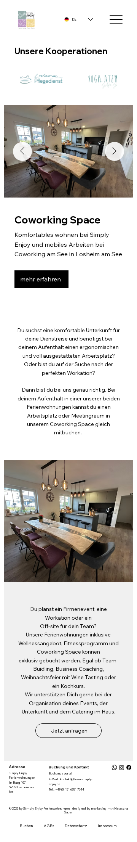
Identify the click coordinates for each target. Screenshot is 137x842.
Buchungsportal (60, 773)
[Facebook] (129, 767)
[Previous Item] (22, 151)
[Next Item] (114, 151)
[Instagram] (121, 767)
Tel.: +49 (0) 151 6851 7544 (66, 789)
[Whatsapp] (114, 767)
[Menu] (116, 19)
